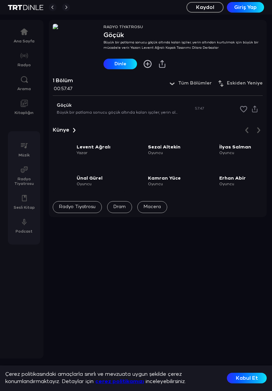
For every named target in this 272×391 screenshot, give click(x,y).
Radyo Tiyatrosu (77, 206)
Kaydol (205, 7)
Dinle (120, 64)
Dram (119, 206)
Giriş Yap (245, 7)
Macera (152, 206)
